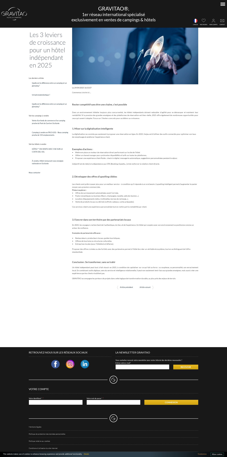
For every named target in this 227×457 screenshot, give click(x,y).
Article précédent (126, 287)
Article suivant (145, 287)
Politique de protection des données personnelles (47, 434)
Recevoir (186, 367)
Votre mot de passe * (94, 398)
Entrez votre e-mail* (123, 363)
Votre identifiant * (35, 398)
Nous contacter (34, 173)
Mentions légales (35, 427)
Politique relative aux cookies (39, 441)
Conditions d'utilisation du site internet (43, 448)
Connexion (171, 402)
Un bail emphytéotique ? (41, 95)
